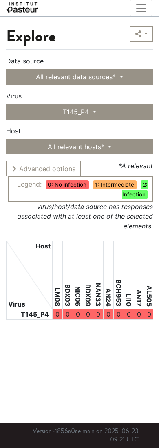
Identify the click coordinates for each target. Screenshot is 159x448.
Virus (14, 96)
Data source (25, 61)
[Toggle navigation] (141, 8)
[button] (141, 34)
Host (13, 131)
